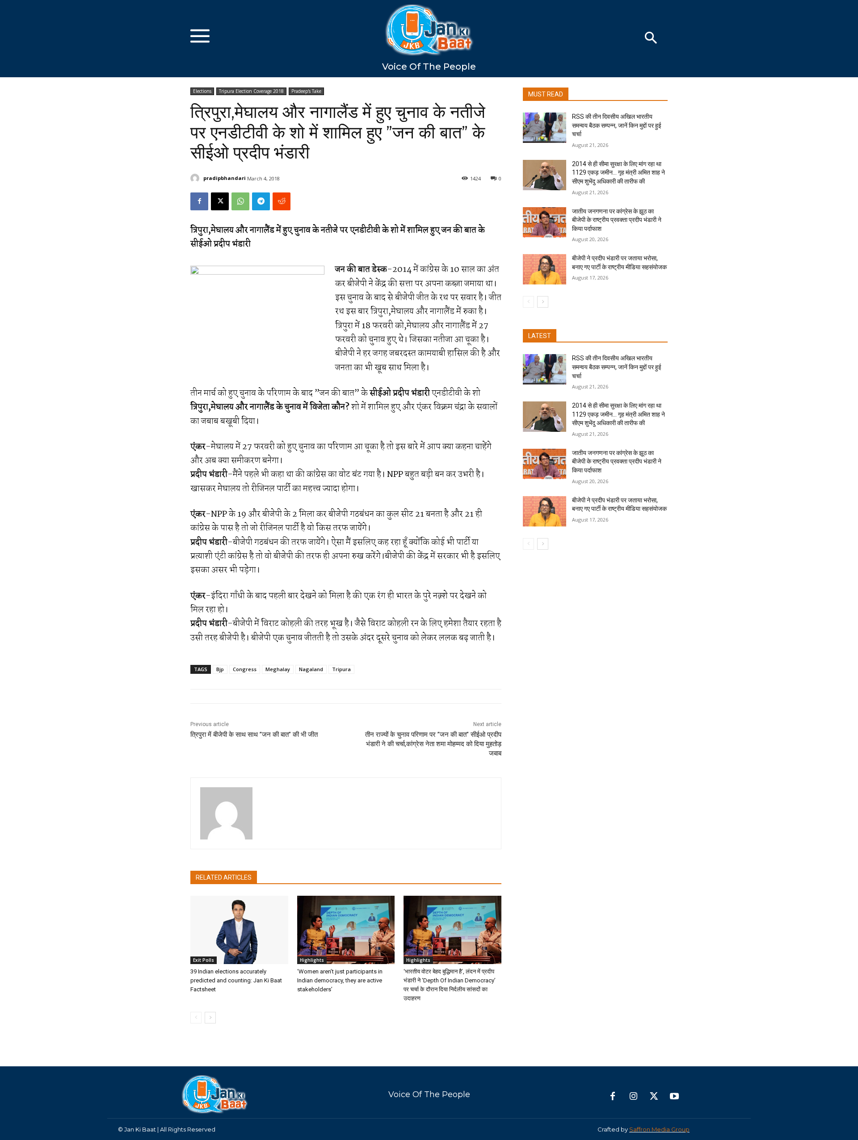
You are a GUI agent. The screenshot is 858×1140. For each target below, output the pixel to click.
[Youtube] (674, 1097)
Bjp (220, 669)
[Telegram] (261, 201)
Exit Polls (203, 960)
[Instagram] (633, 1097)
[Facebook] (199, 201)
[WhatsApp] (240, 201)
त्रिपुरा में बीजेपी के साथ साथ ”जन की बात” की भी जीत (254, 735)
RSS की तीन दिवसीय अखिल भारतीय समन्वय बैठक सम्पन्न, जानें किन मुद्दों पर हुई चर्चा (616, 125)
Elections (202, 91)
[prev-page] (196, 1017)
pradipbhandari (224, 178)
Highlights (312, 960)
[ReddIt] (281, 201)
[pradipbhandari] (196, 178)
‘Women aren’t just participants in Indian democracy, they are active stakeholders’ (340, 980)
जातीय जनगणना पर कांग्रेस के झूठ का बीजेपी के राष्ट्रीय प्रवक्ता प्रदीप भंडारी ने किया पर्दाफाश (616, 220)
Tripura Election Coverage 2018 (251, 91)
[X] (220, 201)
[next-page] (210, 1017)
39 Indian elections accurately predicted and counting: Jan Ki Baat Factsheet (236, 980)
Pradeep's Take (306, 91)
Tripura (341, 669)
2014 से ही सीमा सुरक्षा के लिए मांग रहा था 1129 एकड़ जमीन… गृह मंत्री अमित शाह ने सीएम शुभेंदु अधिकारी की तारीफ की (618, 172)
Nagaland (311, 669)
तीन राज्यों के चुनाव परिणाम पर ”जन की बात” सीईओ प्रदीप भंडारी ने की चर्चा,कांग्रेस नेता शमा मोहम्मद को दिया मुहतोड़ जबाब (433, 744)
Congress (245, 669)
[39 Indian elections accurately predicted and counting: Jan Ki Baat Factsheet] (239, 930)
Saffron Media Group (659, 1129)
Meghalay (277, 669)
